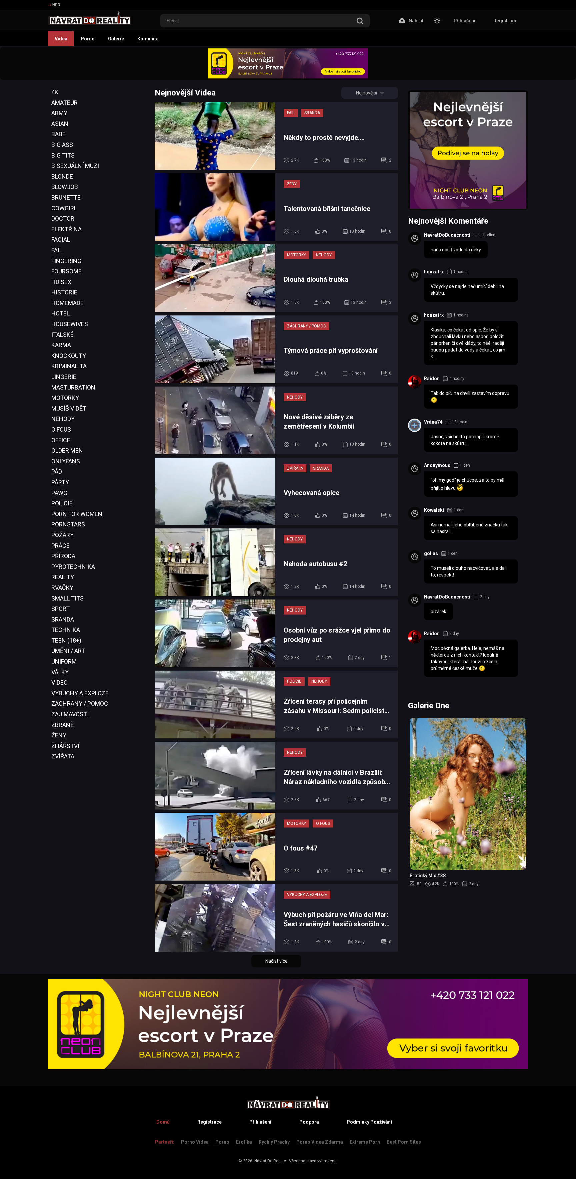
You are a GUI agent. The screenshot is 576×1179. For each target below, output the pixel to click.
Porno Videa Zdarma (319, 1142)
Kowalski (434, 510)
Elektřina (66, 229)
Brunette (66, 197)
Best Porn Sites (404, 1142)
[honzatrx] (414, 275)
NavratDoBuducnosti (447, 235)
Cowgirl (64, 208)
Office (60, 440)
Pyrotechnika (73, 566)
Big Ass (62, 144)
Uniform (64, 661)
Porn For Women (76, 513)
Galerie (116, 38)
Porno (88, 38)
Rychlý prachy (274, 1142)
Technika (65, 629)
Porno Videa (195, 1142)
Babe (58, 134)
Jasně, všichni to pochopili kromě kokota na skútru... (465, 440)
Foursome (66, 271)
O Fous (61, 429)
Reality (62, 576)
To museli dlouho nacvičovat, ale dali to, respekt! (469, 571)
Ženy (58, 735)
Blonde (62, 176)
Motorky (65, 397)
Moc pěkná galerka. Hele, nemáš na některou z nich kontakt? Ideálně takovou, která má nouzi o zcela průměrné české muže (467, 658)
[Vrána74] (414, 425)
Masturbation (73, 387)
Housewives (69, 323)
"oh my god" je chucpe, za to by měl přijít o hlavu (467, 484)
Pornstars (68, 524)
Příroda (63, 555)
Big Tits (63, 155)
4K (54, 91)
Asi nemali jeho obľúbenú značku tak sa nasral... (469, 528)
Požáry (62, 534)
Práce (60, 545)
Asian (59, 123)
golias (431, 553)
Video (59, 682)
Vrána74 (433, 422)
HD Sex (61, 281)
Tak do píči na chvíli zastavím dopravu (470, 393)
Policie (62, 503)
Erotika (244, 1142)
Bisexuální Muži (75, 165)
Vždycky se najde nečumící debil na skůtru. (467, 290)
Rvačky (62, 587)
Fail (56, 250)
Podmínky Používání (369, 1122)
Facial (60, 239)
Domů (163, 1122)
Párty (60, 482)
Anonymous (437, 465)
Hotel (60, 313)
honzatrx (434, 271)
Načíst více (276, 961)
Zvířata (62, 756)
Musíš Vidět (68, 408)
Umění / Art (68, 650)
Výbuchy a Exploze (80, 693)
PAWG (59, 492)
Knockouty (68, 355)
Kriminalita (69, 366)
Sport (60, 608)
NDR (56, 5)
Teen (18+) (66, 640)
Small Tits (67, 598)
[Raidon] (414, 382)
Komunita (148, 38)
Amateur (64, 102)
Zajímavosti (70, 714)
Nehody (63, 418)
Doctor (62, 218)
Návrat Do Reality (270, 1161)
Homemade (67, 302)
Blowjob (64, 186)
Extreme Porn (365, 1142)
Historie (64, 292)
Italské (62, 334)
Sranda (62, 619)
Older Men (67, 450)
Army (59, 112)
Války (60, 672)
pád (56, 471)
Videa (61, 38)
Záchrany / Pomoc (79, 703)
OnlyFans (65, 461)
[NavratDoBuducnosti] (414, 238)
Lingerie (63, 376)
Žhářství (65, 745)
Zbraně (62, 724)
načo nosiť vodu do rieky (456, 249)
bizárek (438, 611)
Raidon (432, 378)
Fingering (66, 260)
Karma (61, 344)
